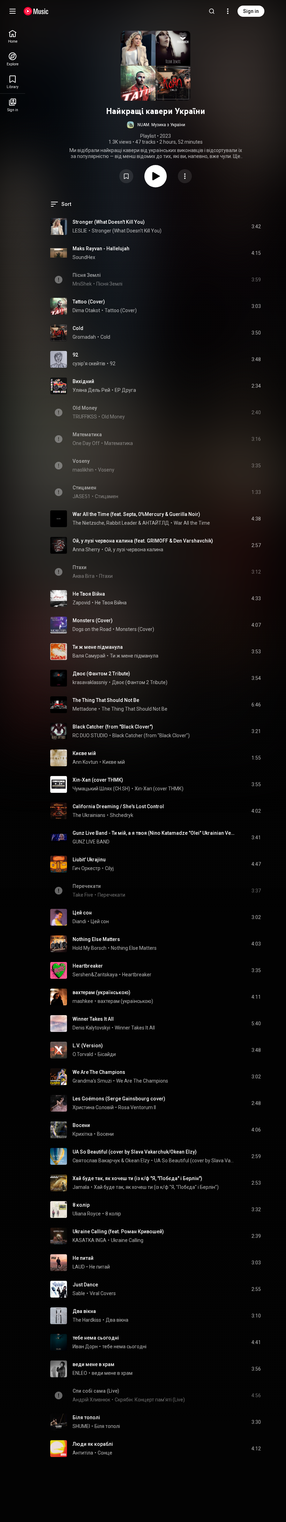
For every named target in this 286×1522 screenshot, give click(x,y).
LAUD (79, 1267)
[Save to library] (126, 176)
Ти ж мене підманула (98, 647)
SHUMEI (81, 1426)
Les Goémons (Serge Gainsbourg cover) (119, 1098)
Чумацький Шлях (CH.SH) (101, 788)
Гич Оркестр (86, 868)
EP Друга (125, 390)
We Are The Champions (99, 1072)
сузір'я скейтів (89, 363)
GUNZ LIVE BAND (91, 842)
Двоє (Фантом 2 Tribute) (101, 673)
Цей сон (82, 913)
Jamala (81, 1187)
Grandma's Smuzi (92, 1081)
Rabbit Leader (121, 523)
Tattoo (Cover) (89, 301)
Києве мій (84, 753)
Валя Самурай (89, 656)
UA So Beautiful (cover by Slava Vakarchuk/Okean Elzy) (135, 1152)
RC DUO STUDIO (90, 735)
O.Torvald (83, 1054)
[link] (12, 36)
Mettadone (85, 709)
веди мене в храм (93, 1364)
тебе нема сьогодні (96, 1338)
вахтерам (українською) (101, 992)
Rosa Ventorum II (137, 1107)
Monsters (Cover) (93, 620)
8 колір (81, 1205)
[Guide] (12, 11)
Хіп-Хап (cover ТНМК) (98, 780)
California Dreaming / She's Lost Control (118, 806)
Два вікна (84, 1311)
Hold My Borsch (89, 948)
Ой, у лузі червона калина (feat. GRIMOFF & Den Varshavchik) (143, 541)
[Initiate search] (211, 11)
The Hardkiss (87, 1320)
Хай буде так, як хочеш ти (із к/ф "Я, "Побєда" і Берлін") (137, 1178)
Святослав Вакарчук (96, 1160)
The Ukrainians (89, 815)
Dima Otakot (86, 310)
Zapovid (81, 602)
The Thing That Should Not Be (106, 700)
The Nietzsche (88, 523)
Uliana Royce (87, 1213)
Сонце (105, 1453)
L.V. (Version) (88, 1045)
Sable (79, 1293)
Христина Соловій (93, 1107)
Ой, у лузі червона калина (134, 549)
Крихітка (82, 1134)
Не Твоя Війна (89, 594)
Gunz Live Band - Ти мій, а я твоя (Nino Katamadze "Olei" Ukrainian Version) (154, 833)
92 (75, 355)
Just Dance (85, 1284)
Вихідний (83, 381)
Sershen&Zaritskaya (95, 974)
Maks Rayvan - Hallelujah (101, 248)
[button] (155, 124)
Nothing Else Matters (96, 939)
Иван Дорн (85, 1346)
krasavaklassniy (90, 682)
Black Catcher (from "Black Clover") (113, 727)
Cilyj (109, 868)
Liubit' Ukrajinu (89, 859)
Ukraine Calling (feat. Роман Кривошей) (118, 1231)
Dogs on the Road (92, 629)
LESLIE (80, 231)
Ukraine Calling (127, 1240)
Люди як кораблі (93, 1444)
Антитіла (83, 1453)
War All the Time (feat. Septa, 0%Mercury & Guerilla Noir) (136, 514)
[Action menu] (185, 176)
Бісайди (107, 1054)
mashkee (83, 1001)
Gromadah (84, 337)
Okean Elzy (137, 1160)
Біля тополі (86, 1417)
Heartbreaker (88, 966)
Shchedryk (121, 815)
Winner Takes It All (93, 1019)
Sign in (251, 11)
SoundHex (84, 257)
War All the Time (192, 523)
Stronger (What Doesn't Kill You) (109, 222)
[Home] (36, 11)
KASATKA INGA (89, 1240)
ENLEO (80, 1373)
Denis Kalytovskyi (91, 1028)
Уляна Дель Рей (91, 390)
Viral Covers (103, 1293)
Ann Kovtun (85, 762)
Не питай (83, 1258)
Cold (78, 328)
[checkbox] (256, 226)
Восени (81, 1125)
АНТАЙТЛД (155, 523)
